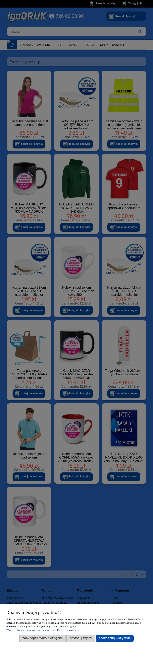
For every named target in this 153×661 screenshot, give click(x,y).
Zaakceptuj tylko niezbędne (42, 638)
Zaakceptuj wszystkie (115, 638)
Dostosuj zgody (81, 638)
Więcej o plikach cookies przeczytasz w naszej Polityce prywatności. (43, 629)
